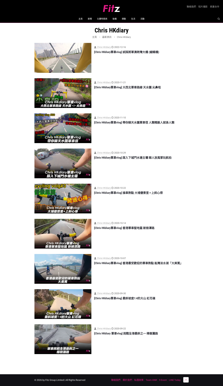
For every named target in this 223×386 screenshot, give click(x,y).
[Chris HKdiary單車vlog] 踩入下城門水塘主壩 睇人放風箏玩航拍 (133, 157)
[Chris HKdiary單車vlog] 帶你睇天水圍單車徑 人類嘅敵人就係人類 (134, 122)
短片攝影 (203, 7)
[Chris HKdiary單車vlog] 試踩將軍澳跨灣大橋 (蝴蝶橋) (126, 52)
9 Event (163, 380)
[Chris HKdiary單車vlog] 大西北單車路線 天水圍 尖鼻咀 (127, 87)
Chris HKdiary (104, 47)
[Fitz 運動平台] (111, 7)
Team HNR (151, 380)
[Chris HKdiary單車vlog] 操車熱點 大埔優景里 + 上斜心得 (128, 192)
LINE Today (175, 380)
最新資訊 (107, 37)
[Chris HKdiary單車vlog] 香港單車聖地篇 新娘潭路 (124, 228)
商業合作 (214, 7)
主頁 (94, 37)
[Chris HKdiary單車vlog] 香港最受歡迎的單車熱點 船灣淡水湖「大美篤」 (138, 263)
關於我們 (127, 380)
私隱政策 (139, 380)
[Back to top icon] (186, 380)
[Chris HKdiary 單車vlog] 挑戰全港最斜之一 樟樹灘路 (126, 333)
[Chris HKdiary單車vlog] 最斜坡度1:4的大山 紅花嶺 (124, 298)
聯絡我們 (191, 7)
